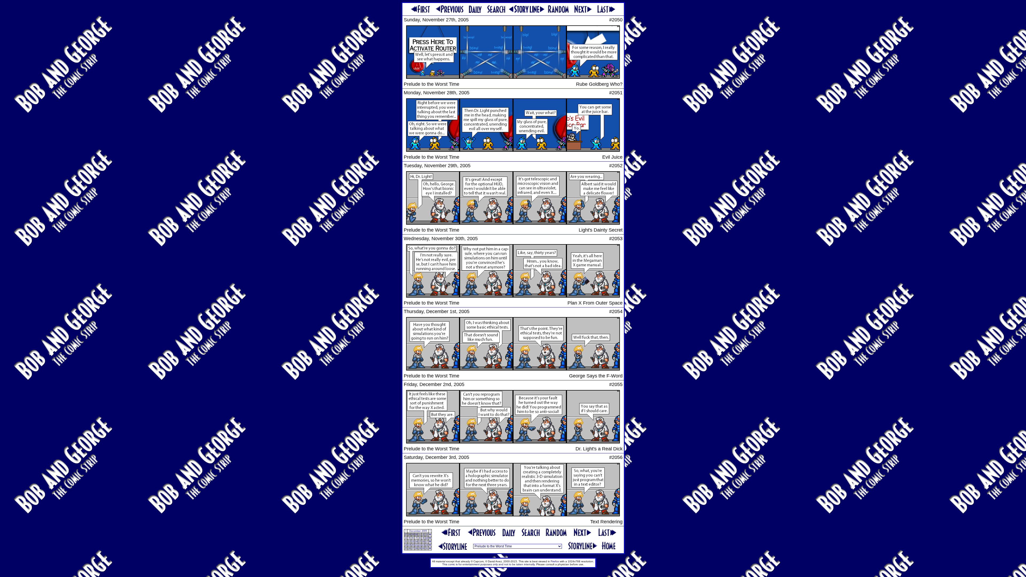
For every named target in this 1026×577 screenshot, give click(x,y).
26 (409, 548)
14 (416, 541)
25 (406, 548)
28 (409, 534)
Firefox (555, 561)
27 (406, 534)
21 (416, 545)
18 (406, 545)
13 (412, 541)
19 (409, 545)
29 (412, 534)
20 (412, 545)
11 (406, 541)
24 (426, 545)
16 (423, 541)
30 (416, 534)
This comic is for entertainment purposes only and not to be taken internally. (488, 564)
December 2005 (418, 531)
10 (426, 538)
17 (426, 541)
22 (419, 545)
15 (419, 541)
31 (426, 548)
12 (409, 541)
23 (423, 545)
